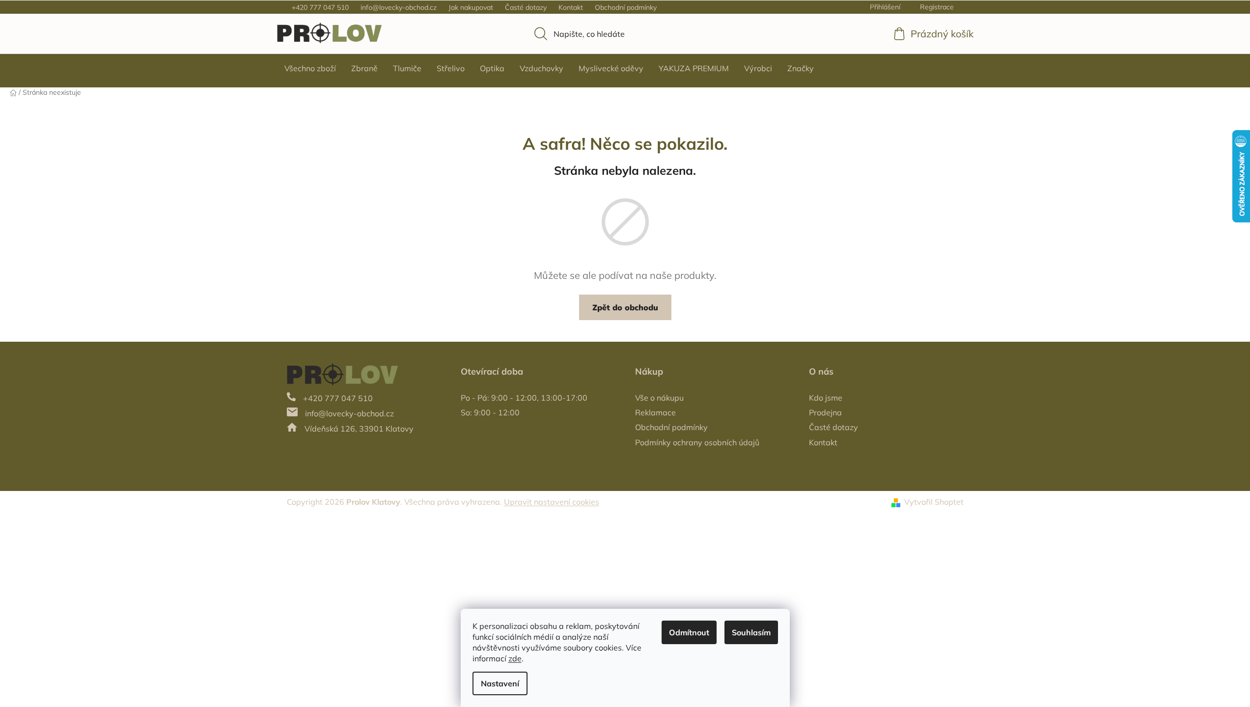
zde (515, 658)
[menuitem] (310, 68)
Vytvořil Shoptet (934, 502)
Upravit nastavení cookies (551, 502)
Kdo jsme (825, 398)
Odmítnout (689, 632)
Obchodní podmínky (626, 7)
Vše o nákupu (659, 398)
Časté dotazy (526, 7)
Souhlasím (751, 632)
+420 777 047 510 (320, 7)
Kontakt (570, 7)
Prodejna (825, 412)
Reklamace (655, 412)
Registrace (937, 6)
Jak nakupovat (470, 7)
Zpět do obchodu (625, 307)
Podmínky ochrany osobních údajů (697, 442)
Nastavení (500, 683)
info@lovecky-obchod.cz (399, 7)
